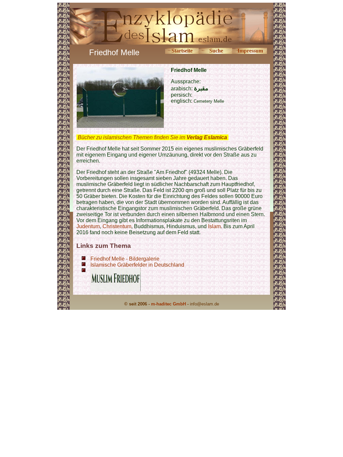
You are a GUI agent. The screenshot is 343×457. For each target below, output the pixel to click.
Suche (216, 51)
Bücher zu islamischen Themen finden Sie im (152, 137)
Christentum (116, 226)
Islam (214, 226)
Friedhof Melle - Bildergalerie (124, 259)
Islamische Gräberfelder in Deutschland (137, 265)
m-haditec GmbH (168, 303)
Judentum (88, 226)
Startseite (182, 51)
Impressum (250, 51)
